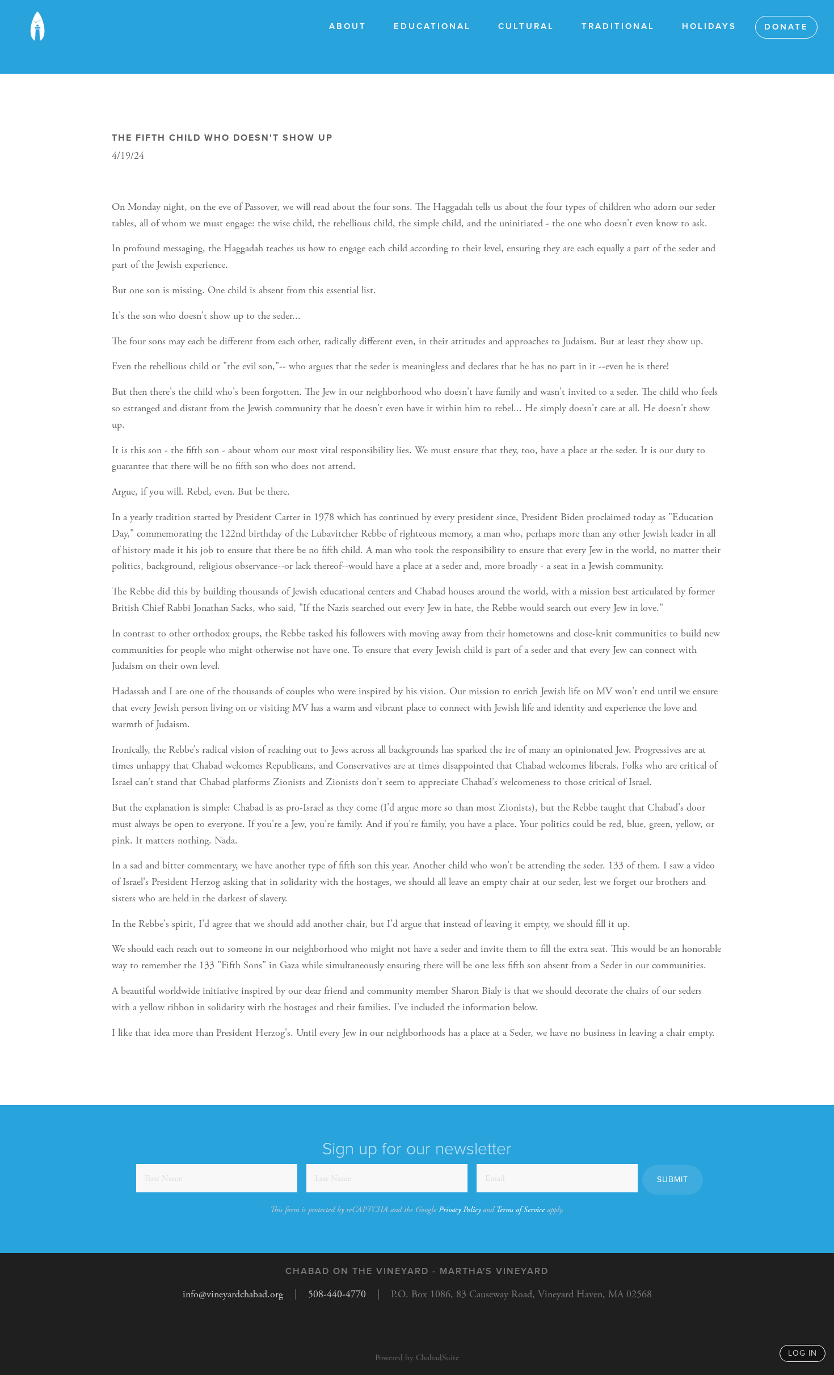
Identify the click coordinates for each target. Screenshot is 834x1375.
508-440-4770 (337, 1294)
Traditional (618, 26)
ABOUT (348, 26)
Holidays (709, 26)
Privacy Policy (460, 1210)
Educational (432, 26)
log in (802, 1353)
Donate (786, 27)
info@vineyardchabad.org (233, 1294)
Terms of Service (520, 1210)
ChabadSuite (437, 1357)
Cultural (526, 26)
